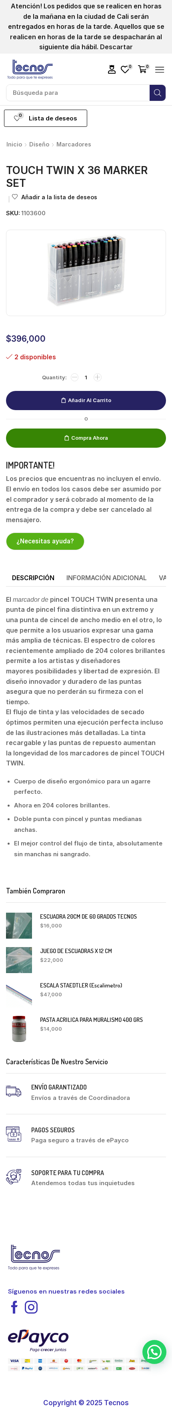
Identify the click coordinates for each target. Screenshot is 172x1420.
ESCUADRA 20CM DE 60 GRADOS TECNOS (88, 916)
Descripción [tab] (33, 578)
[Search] (158, 93)
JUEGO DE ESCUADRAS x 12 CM (76, 951)
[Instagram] (31, 1307)
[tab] (33, 578)
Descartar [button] (116, 47)
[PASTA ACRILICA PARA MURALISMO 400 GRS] (19, 1029)
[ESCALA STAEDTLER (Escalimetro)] (19, 994)
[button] (112, 69)
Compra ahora (89, 438)
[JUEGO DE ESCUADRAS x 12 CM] (19, 960)
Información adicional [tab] (106, 578)
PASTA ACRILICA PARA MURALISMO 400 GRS (91, 1019)
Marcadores (73, 144)
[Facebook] (14, 1307)
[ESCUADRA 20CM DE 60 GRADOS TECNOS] (19, 926)
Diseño (39, 144)
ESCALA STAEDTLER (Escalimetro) (81, 985)
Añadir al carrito (89, 400)
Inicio (14, 144)
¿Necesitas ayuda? (45, 541)
